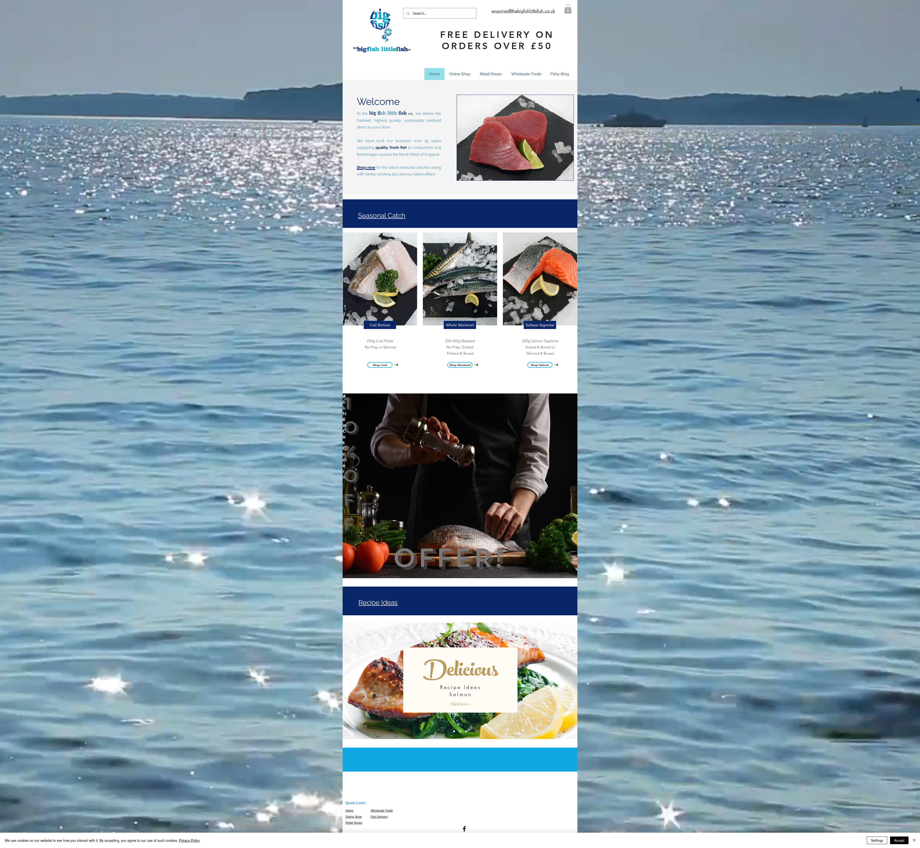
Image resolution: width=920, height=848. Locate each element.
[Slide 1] (454, 731)
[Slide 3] (465, 731)
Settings (877, 840)
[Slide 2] (459, 731)
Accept (899, 840)
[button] (568, 8)
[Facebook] (464, 828)
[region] (460, 485)
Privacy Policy (189, 840)
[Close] (914, 840)
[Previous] (349, 680)
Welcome (378, 101)
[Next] (571, 680)
